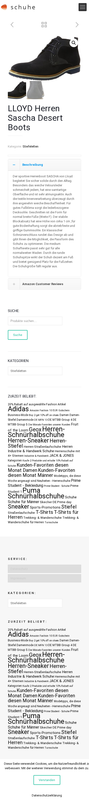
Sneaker (18, 506)
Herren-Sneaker (28, 440)
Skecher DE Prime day (55, 502)
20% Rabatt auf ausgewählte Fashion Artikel (37, 404)
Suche (17, 335)
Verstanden (47, 780)
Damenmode (25, 419)
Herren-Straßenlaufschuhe (42, 446)
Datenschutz (19, 569)
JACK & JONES (61, 455)
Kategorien (15, 460)
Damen (64, 415)
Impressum (18, 578)
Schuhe (71, 497)
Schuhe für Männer (23, 502)
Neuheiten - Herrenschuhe (53, 481)
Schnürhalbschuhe (36, 496)
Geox (35, 429)
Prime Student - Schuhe (57, 485)
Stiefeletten (30, 146)
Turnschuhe (51, 522)
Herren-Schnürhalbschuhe (36, 432)
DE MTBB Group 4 (60, 419)
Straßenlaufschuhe (21, 512)
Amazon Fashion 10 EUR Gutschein (50, 410)
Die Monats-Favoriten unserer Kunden (49, 424)
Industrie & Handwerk (36, 455)
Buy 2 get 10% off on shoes (44, 415)
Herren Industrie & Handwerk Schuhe (40, 448)
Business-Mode (18, 415)
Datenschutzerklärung (47, 795)
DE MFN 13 (40, 419)
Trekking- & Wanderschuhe (42, 517)
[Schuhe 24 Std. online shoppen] (18, 7)
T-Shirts (44, 512)
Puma (31, 490)
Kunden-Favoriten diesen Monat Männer (41, 472)
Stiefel (69, 507)
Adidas (18, 409)
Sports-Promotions (45, 507)
